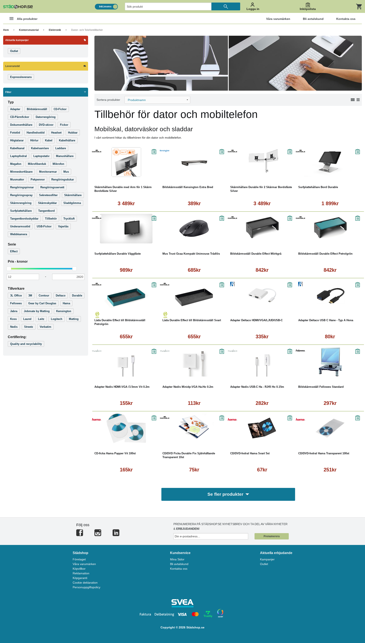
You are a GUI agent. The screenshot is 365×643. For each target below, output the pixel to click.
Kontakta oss (178, 568)
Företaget (79, 559)
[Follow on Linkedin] (116, 534)
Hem (6, 30)
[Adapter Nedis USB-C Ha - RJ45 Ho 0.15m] (262, 362)
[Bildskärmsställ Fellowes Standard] (330, 362)
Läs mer (144, 173)
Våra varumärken (84, 564)
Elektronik (55, 30)
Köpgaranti (80, 578)
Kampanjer (267, 559)
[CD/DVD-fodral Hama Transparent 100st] (330, 428)
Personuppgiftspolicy (86, 587)
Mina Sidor (177, 559)
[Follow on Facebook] (79, 534)
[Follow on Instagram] (97, 534)
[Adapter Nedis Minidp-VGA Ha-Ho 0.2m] (194, 362)
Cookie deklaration (85, 582)
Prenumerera (272, 536)
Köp (109, 173)
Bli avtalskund (179, 564)
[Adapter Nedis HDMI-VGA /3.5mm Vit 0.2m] (126, 362)
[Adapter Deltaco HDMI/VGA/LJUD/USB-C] (262, 295)
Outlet (264, 564)
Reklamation (81, 573)
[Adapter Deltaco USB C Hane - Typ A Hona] (330, 295)
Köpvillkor (79, 568)
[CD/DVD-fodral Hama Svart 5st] (262, 428)
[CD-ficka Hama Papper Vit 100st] (126, 428)
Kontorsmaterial (29, 30)
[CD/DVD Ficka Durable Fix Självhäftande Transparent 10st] (194, 428)
